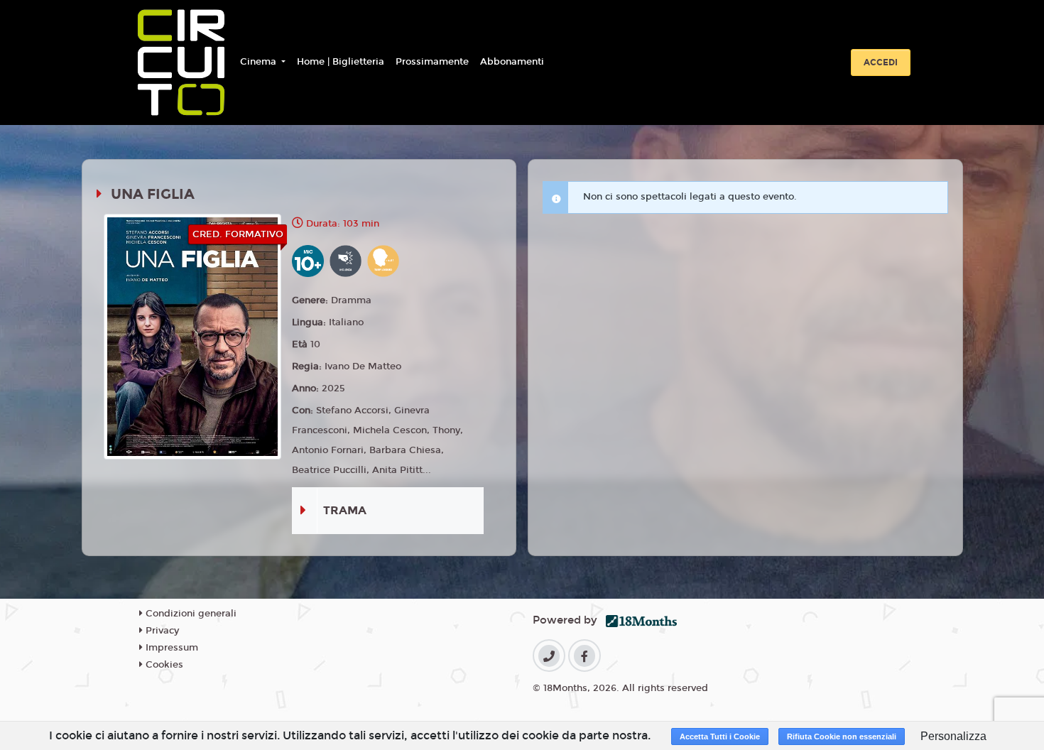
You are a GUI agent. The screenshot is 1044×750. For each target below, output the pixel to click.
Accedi (881, 62)
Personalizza (953, 736)
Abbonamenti (512, 61)
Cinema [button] (259, 61)
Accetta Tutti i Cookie (720, 736)
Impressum (170, 647)
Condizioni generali (189, 613)
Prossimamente (432, 61)
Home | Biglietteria (340, 61)
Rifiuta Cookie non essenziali (841, 736)
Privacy (161, 630)
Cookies (163, 664)
